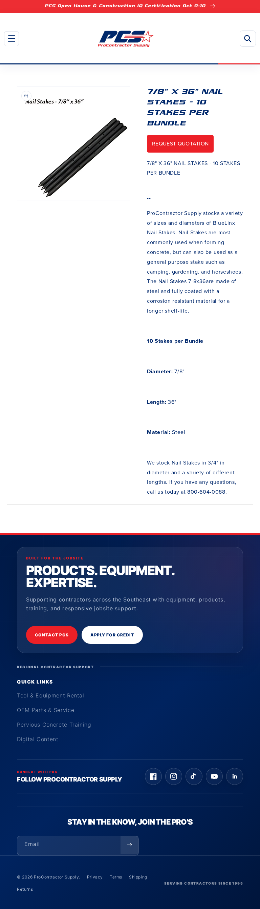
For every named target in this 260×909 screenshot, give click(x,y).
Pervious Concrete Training (54, 724)
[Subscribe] (129, 845)
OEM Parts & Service (45, 710)
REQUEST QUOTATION (180, 143)
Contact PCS (52, 634)
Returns (25, 889)
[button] (11, 38)
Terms (116, 877)
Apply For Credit (112, 634)
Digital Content (38, 739)
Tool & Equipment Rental (50, 695)
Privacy (95, 877)
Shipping (138, 877)
